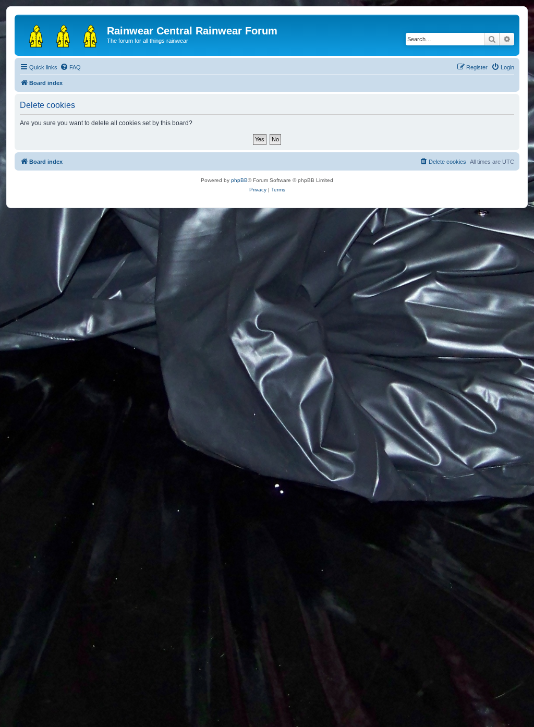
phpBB (239, 180)
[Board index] (62, 34)
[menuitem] (70, 67)
